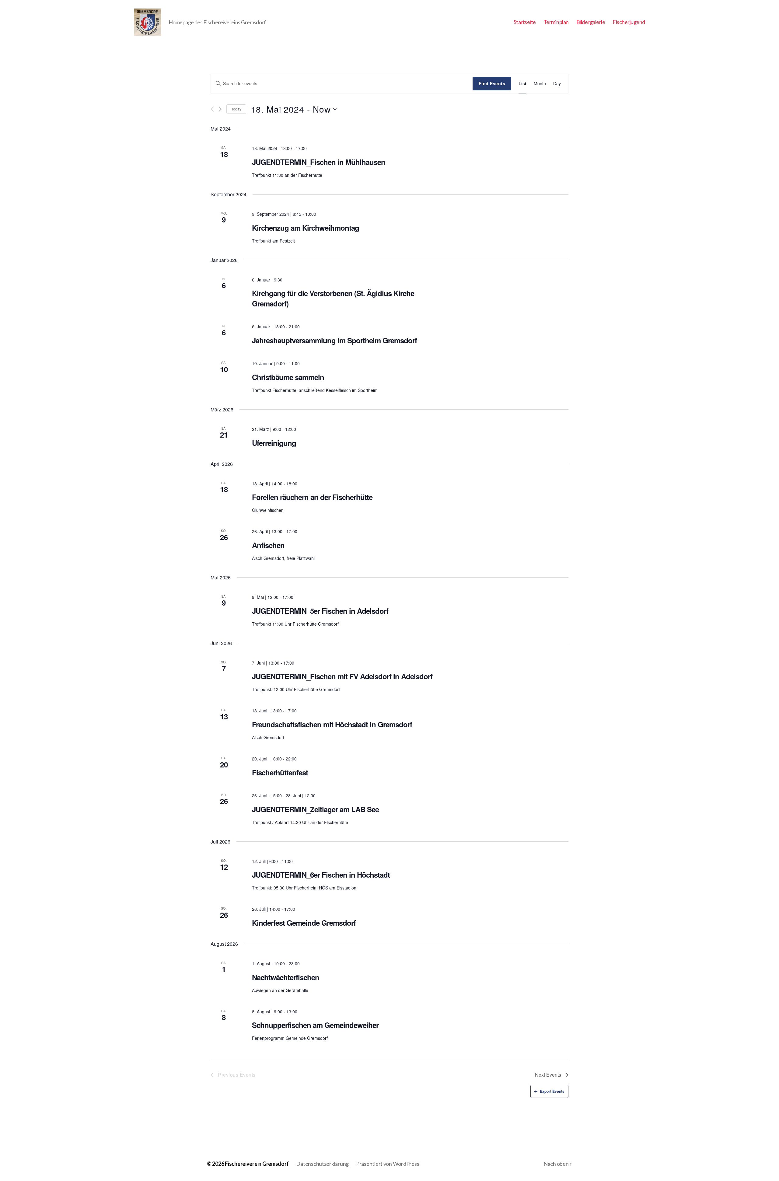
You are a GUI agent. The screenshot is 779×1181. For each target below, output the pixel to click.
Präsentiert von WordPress (387, 1163)
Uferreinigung (274, 443)
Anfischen (268, 545)
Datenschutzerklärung (322, 1163)
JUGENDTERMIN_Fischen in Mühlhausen (318, 162)
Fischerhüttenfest (280, 772)
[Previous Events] (212, 109)
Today (236, 108)
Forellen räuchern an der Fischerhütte (312, 497)
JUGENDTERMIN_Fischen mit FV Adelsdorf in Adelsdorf (342, 676)
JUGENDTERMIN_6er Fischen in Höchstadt (321, 874)
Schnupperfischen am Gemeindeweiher (315, 1025)
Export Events (552, 1091)
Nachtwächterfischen (285, 977)
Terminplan (556, 22)
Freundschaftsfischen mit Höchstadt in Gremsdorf (332, 724)
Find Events (492, 83)
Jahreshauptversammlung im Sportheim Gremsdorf (334, 340)
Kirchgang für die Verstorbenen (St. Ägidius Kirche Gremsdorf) (333, 298)
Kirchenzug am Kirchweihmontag (305, 227)
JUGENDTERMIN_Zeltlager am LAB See (315, 809)
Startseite (525, 22)
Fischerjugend (629, 22)
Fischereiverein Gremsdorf (257, 1163)
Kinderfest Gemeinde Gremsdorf (304, 922)
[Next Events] (220, 109)
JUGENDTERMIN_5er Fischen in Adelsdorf (320, 611)
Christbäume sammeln (288, 377)
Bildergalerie (590, 22)
